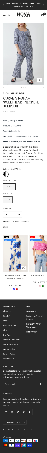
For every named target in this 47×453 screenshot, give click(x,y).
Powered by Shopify (25, 430)
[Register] (40, 384)
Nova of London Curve (13, 93)
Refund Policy (9, 349)
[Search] (9, 15)
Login (15, 221)
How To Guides (9, 325)
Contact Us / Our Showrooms (33, 325)
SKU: (10, 285)
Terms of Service (10, 344)
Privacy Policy (9, 354)
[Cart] (42, 15)
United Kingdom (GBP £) (13, 422)
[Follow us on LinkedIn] (30, 412)
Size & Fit (7, 316)
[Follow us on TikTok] (24, 412)
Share (5, 227)
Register (6, 221)
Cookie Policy (8, 358)
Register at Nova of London (34, 317)
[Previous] (4, 88)
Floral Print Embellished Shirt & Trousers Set (15, 277)
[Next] (43, 88)
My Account (31, 311)
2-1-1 (8, 199)
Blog (5, 330)
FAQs (5, 320)
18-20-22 (9, 186)
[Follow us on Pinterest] (18, 412)
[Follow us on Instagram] (12, 412)
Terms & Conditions (11, 339)
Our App (7, 335)
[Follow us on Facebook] (6, 412)
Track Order (31, 332)
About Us (7, 311)
